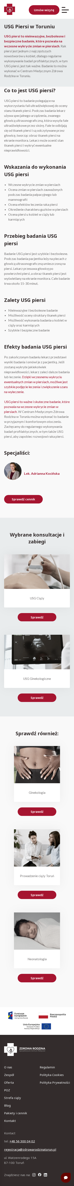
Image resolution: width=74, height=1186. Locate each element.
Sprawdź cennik (23, 499)
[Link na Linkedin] (45, 1175)
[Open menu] (65, 10)
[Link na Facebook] (40, 1175)
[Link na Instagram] (34, 1175)
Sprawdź (37, 617)
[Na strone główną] (37, 1050)
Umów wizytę (44, 10)
